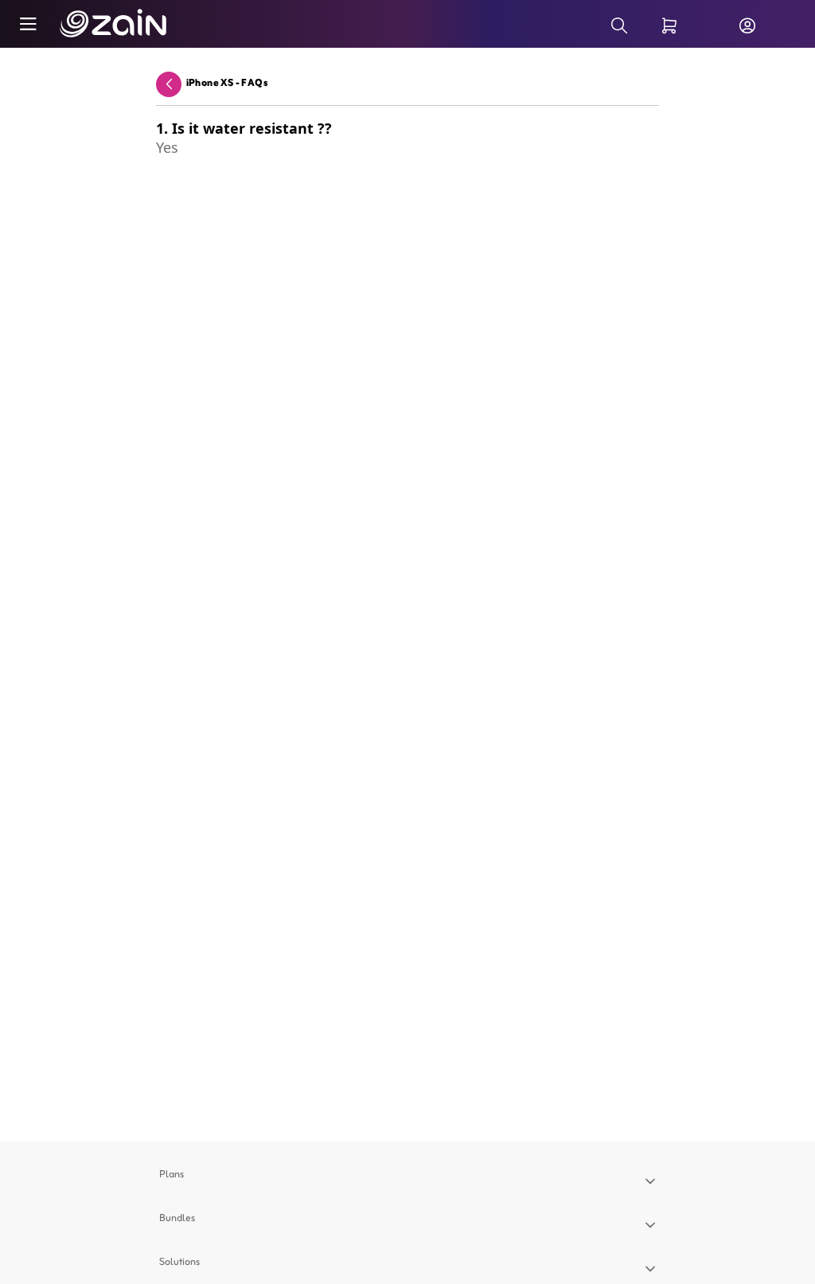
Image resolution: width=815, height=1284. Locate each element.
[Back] (168, 83)
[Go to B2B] (95, 24)
